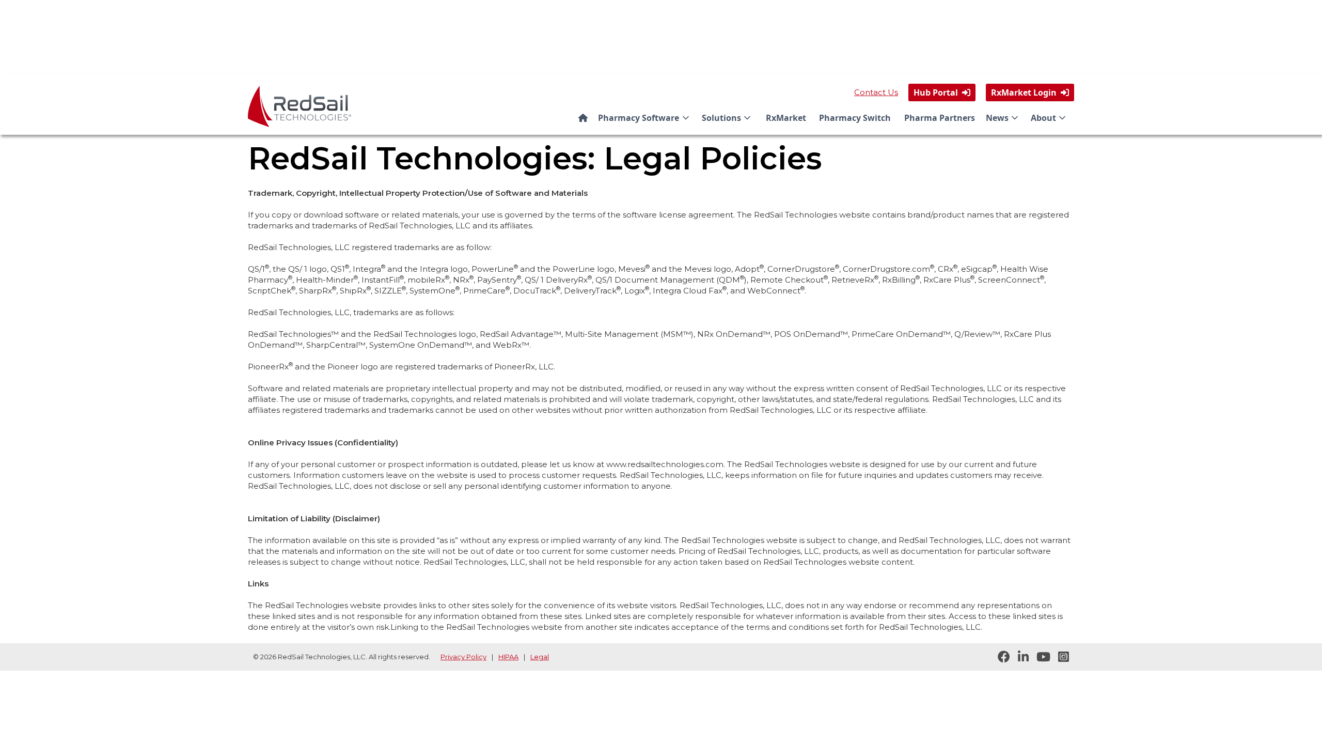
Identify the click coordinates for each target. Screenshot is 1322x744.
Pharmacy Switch (855, 117)
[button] (645, 117)
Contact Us (876, 92)
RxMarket (786, 117)
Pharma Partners (939, 117)
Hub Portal (942, 92)
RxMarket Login (1030, 92)
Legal (539, 657)
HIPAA (508, 657)
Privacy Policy (463, 657)
